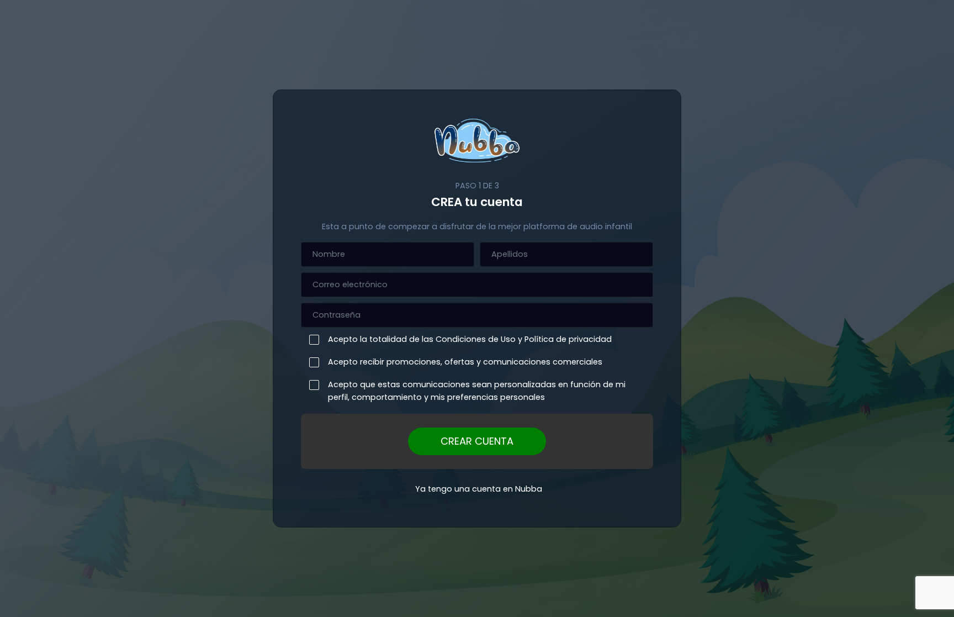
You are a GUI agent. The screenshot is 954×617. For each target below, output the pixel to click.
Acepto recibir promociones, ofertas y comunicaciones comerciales (465, 361)
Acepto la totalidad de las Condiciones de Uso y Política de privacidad (470, 339)
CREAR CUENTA (477, 441)
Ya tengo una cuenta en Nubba (478, 488)
